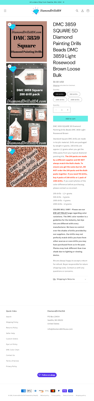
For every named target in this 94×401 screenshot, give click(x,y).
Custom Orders (12, 339)
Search (9, 317)
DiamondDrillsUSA (19, 395)
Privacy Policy (11, 366)
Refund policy (45, 395)
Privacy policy (56, 395)
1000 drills (60, 100)
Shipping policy (81, 395)
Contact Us (10, 355)
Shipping (56, 85)
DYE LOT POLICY (60, 213)
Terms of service (68, 395)
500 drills (74, 94)
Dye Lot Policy (11, 344)
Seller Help (10, 333)
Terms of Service (12, 361)
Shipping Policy (12, 322)
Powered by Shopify (31, 395)
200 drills (60, 94)
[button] (5, 10)
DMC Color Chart (12, 350)
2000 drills (75, 100)
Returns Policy (12, 328)
